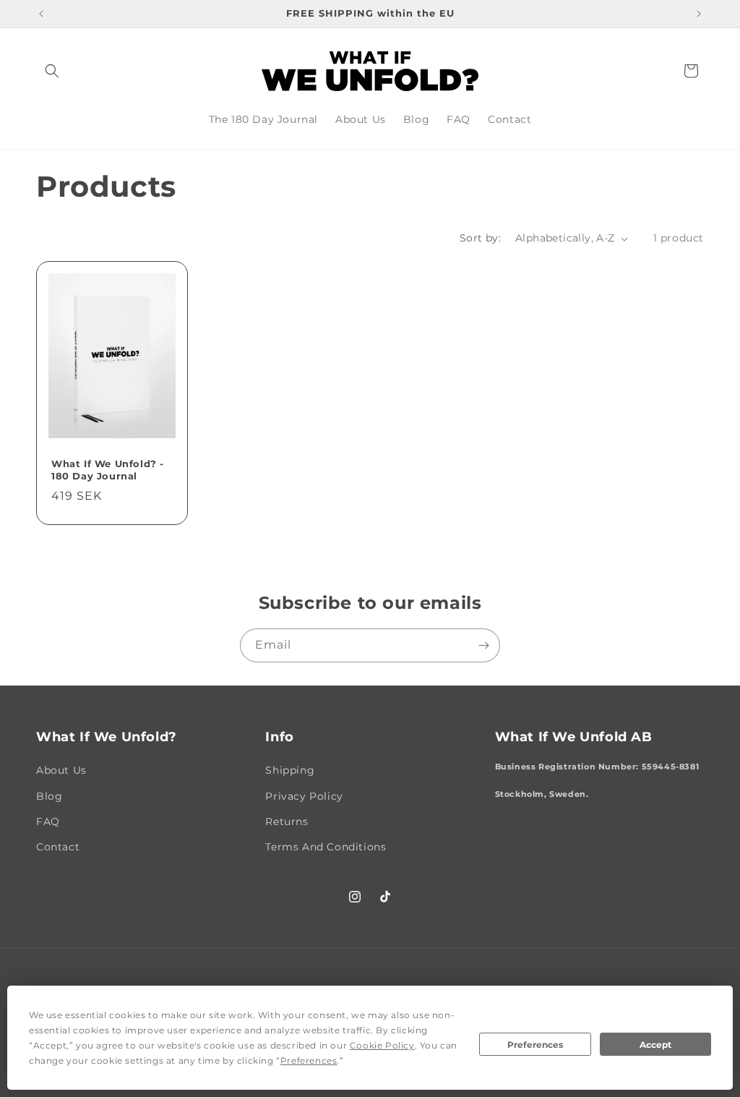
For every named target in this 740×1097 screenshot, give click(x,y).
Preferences (535, 1044)
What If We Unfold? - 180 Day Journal (107, 470)
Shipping (289, 770)
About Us (61, 770)
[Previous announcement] (41, 13)
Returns (286, 821)
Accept (655, 1044)
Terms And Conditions (325, 846)
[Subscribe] (483, 645)
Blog (49, 796)
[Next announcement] (699, 13)
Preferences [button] (308, 1060)
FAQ (48, 821)
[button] (52, 71)
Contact (57, 846)
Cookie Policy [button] (382, 1045)
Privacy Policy (304, 796)
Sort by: (480, 237)
